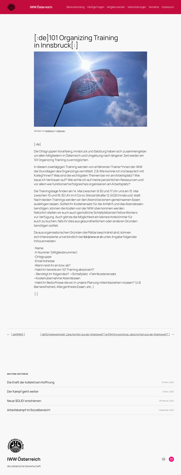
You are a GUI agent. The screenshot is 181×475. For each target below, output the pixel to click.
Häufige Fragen (95, 7)
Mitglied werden (116, 7)
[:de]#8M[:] (18, 334)
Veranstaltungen (137, 7)
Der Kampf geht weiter (23, 391)
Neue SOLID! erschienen (24, 400)
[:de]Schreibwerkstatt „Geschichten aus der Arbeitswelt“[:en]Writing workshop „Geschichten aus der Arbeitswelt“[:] (105, 334)
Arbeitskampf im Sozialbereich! (28, 410)
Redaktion (49, 131)
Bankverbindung (76, 7)
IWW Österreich (41, 7)
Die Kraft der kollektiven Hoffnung (30, 382)
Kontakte (154, 7)
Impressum (168, 7)
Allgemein (60, 131)
